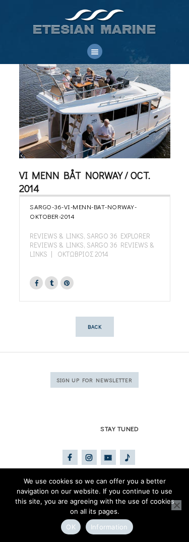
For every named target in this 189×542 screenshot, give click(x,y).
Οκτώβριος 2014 (82, 254)
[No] (176, 505)
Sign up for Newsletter (94, 380)
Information (109, 527)
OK (71, 527)
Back (95, 326)
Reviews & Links (57, 235)
